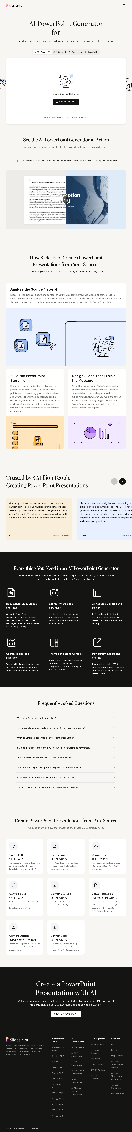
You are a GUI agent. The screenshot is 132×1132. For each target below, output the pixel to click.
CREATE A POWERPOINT (66, 1014)
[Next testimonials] (122, 481)
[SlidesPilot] (17, 5)
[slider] (66, 199)
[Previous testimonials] (114, 481)
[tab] (42, 52)
